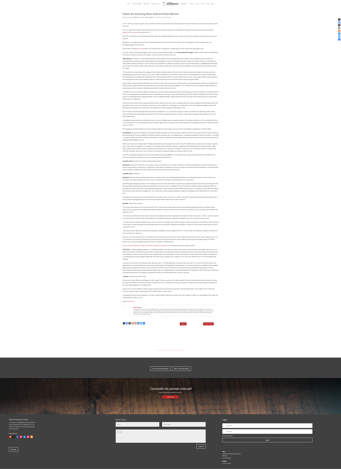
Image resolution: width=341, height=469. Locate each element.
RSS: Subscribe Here (181, 368)
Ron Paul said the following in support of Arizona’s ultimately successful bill (145, 245)
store (197, 4)
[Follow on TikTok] (21, 436)
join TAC (203, 4)
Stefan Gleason (129, 17)
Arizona (139, 49)
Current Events (158, 17)
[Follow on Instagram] (28, 436)
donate (183, 324)
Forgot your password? (227, 435)
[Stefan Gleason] (127, 312)
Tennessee (134, 32)
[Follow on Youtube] (10, 436)
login (208, 4)
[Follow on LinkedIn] (24, 436)
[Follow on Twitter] (13, 436)
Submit (201, 446)
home (128, 4)
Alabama (125, 32)
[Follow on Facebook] (17, 436)
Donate (13, 449)
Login (267, 440)
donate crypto (208, 324)
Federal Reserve (167, 17)
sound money (130, 301)
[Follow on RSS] (31, 436)
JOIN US (170, 397)
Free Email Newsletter (160, 368)
